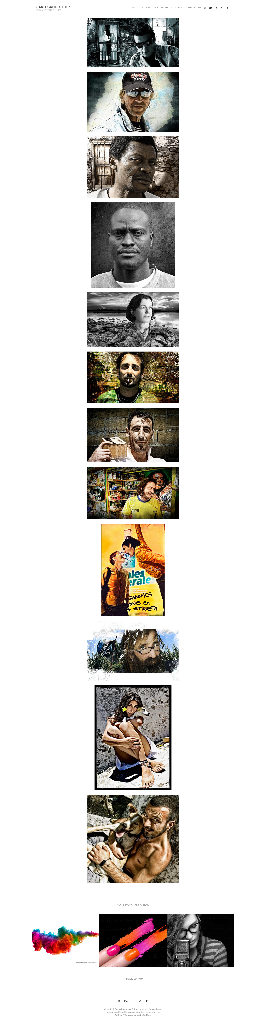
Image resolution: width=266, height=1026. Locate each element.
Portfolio (152, 8)
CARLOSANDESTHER (53, 7)
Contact (176, 8)
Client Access (193, 8)
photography (48, 10)
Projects (137, 8)
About (164, 8)
